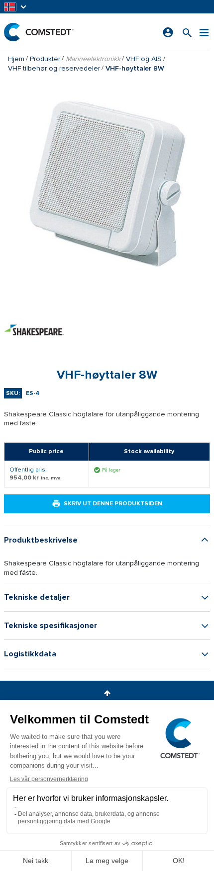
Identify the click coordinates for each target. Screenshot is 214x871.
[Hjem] (39, 32)
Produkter (45, 59)
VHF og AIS (144, 59)
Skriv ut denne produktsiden (113, 503)
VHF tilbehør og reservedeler (54, 68)
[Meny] (204, 32)
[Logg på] (168, 32)
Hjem (16, 59)
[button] (16, 6)
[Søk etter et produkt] (187, 32)
